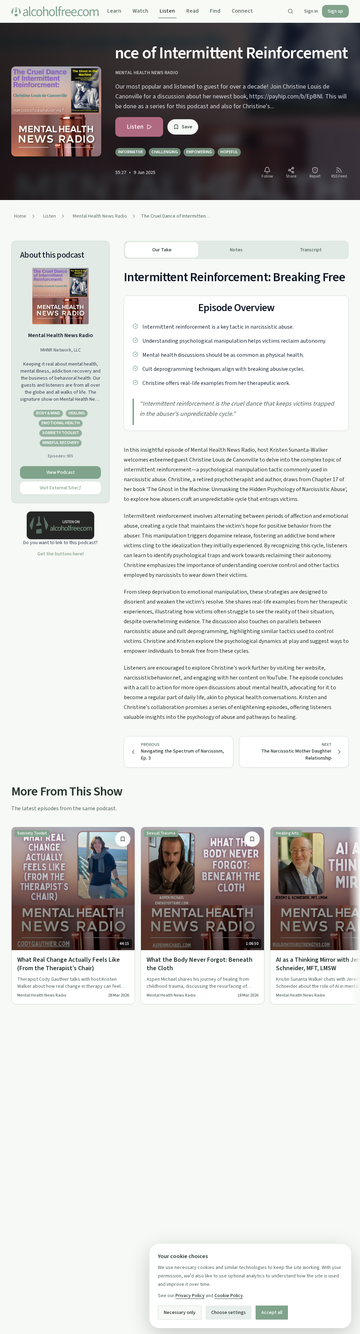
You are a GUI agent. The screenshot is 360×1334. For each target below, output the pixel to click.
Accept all (271, 1312)
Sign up (335, 11)
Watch (140, 11)
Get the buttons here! (60, 554)
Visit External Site (58, 487)
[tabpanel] (236, 490)
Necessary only (179, 1312)
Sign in (311, 11)
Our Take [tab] (162, 249)
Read (192, 11)
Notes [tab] (236, 249)
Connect (242, 11)
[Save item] (122, 839)
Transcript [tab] (311, 249)
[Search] (290, 11)
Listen (167, 11)
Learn (114, 11)
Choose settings (228, 1312)
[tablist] (236, 250)
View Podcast (60, 472)
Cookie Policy (228, 1295)
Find (215, 11)
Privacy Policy (190, 1295)
